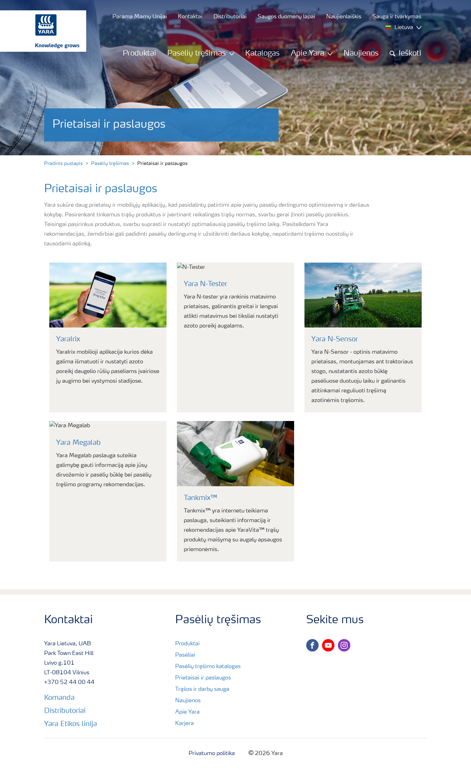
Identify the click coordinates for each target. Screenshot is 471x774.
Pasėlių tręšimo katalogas (208, 666)
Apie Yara (187, 712)
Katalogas (262, 53)
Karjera (184, 723)
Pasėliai (185, 655)
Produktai (139, 53)
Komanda (59, 698)
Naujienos (361, 53)
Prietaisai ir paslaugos (203, 678)
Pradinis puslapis (63, 163)
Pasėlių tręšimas (110, 163)
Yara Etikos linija (70, 724)
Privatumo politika (212, 753)
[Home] (39, 31)
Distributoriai (65, 711)
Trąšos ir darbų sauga (202, 689)
